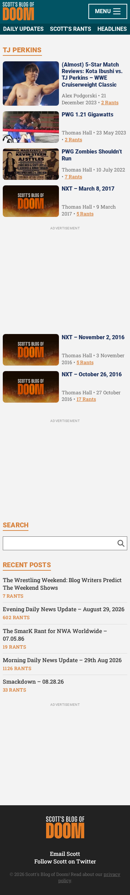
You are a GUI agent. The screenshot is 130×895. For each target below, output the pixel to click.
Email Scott (65, 853)
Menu (104, 11)
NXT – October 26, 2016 (92, 374)
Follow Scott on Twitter (65, 861)
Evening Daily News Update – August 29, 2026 (63, 609)
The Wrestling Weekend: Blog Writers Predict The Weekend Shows (62, 583)
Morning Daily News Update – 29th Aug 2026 (62, 660)
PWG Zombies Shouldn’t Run (92, 154)
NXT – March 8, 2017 (88, 188)
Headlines (112, 29)
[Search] (121, 543)
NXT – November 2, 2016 (93, 337)
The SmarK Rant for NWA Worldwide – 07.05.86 (55, 634)
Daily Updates (23, 29)
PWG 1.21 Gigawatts (87, 114)
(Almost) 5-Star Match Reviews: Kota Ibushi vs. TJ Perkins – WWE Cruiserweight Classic (92, 74)
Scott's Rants (70, 29)
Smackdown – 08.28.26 (33, 681)
